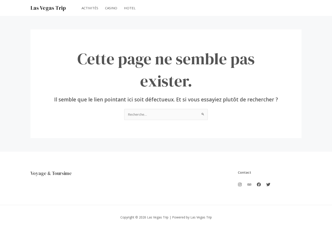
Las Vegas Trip (48, 8)
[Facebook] (259, 184)
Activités (90, 8)
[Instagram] (240, 184)
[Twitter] (268, 184)
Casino (111, 8)
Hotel (130, 8)
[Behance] (249, 184)
